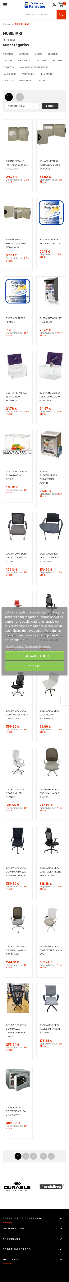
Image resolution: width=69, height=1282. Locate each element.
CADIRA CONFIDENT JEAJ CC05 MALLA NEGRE (16, 557)
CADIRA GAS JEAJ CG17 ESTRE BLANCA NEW (50, 950)
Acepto (34, 666)
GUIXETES (8, 67)
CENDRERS (24, 60)
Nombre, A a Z (22, 106)
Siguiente (51, 1156)
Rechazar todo (34, 656)
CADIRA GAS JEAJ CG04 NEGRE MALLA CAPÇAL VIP (17, 715)
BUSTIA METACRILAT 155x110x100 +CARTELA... (17, 397)
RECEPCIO (8, 80)
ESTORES (58, 60)
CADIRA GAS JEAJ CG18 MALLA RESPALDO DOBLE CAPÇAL (16, 1031)
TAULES (41, 80)
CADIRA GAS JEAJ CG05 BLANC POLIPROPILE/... (49, 715)
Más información (14, 646)
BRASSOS (24, 54)
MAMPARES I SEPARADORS (34, 67)
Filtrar (50, 106)
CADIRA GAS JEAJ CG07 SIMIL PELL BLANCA (16, 793)
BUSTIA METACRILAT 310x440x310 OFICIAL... (17, 475)
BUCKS (39, 54)
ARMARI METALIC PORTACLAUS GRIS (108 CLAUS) (16, 243)
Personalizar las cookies (38, 646)
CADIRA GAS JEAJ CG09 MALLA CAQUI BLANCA (50, 793)
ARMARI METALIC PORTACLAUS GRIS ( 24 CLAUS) (17, 165)
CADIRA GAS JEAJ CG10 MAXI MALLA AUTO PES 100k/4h (16, 872)
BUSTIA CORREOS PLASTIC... (15, 320)
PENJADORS (46, 74)
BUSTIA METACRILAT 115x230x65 (50, 320)
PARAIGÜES (27, 74)
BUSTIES (53, 54)
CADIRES (7, 60)
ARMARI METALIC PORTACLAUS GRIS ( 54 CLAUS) (50, 165)
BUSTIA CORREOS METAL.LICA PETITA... (50, 241)
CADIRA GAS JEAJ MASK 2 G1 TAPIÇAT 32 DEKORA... (49, 1029)
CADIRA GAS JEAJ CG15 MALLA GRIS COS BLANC (16, 950)
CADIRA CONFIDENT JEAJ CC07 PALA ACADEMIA (50, 557)
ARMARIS (8, 54)
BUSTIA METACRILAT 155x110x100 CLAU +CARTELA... (50, 397)
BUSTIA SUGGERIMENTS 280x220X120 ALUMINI (48, 477)
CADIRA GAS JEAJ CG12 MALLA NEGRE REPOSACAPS (50, 872)
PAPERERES (9, 74)
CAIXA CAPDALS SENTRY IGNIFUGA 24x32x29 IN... (16, 1111)
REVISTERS (25, 80)
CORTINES (41, 60)
